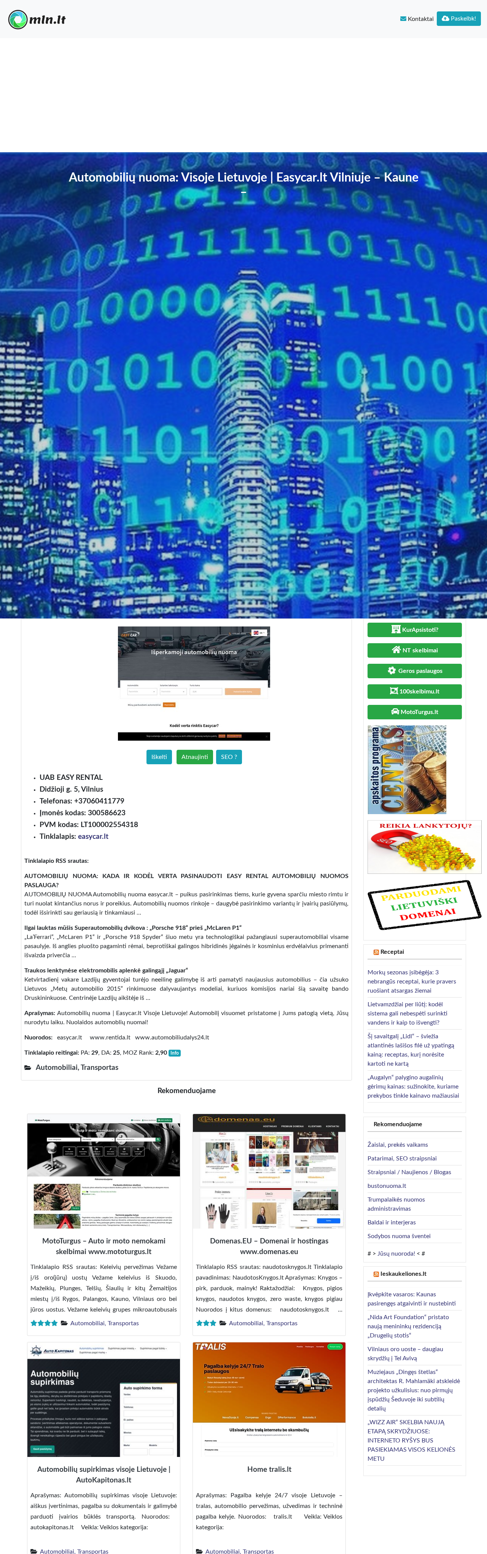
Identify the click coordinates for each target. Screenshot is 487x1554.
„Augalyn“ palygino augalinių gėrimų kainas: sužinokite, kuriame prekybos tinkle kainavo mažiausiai (413, 1086)
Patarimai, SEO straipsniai (402, 1159)
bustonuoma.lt (387, 1186)
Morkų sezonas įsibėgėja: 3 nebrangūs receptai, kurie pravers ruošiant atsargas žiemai (412, 981)
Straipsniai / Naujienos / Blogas (409, 1172)
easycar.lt (93, 836)
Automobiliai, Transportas (104, 1323)
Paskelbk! (462, 19)
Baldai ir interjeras (392, 1222)
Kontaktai (420, 19)
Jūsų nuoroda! (396, 1254)
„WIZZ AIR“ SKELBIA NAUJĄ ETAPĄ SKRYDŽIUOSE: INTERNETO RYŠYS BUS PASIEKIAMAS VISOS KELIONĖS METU (411, 1440)
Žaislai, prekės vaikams (398, 1145)
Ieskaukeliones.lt (403, 1274)
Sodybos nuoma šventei (399, 1236)
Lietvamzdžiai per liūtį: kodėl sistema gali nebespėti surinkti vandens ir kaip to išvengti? (407, 1013)
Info (174, 1053)
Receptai (392, 952)
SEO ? (229, 757)
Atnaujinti (194, 757)
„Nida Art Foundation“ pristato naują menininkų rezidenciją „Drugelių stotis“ (408, 1326)
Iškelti (159, 757)
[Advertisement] (243, 95)
